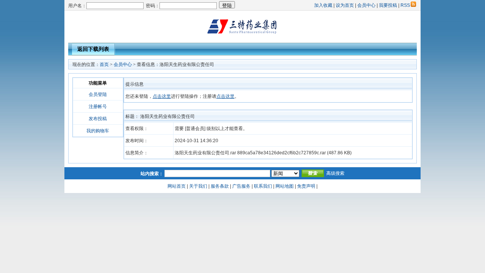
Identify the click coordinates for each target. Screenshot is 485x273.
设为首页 (345, 5)
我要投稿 (388, 5)
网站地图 (284, 186)
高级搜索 (335, 173)
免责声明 (306, 186)
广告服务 (241, 186)
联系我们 (263, 186)
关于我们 (198, 186)
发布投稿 (98, 118)
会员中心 (366, 5)
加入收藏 (323, 5)
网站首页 (176, 186)
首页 (104, 64)
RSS (405, 5)
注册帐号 (98, 106)
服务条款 (220, 186)
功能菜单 (98, 83)
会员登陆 (98, 94)
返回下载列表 (93, 49)
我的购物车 (97, 130)
